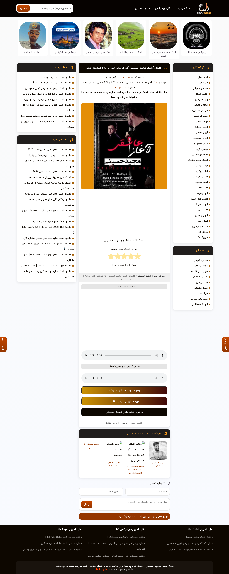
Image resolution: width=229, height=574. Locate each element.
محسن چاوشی (200, 88)
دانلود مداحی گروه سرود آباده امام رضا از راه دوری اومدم (52, 549)
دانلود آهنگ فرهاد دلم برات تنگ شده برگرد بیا (47, 94)
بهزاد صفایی (201, 121)
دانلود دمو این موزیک (122, 390)
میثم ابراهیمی (200, 116)
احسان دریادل (200, 177)
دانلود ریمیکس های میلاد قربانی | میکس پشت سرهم (116, 556)
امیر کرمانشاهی (200, 304)
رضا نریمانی (202, 282)
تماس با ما (102, 569)
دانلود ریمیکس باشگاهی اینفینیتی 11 (51, 83)
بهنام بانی (203, 232)
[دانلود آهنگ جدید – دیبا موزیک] (204, 8)
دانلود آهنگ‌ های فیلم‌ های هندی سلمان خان (47, 238)
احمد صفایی (201, 182)
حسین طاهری (200, 276)
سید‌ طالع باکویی (199, 299)
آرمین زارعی (202, 165)
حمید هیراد (202, 94)
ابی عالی (203, 83)
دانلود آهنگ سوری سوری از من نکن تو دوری (47, 99)
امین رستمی (201, 215)
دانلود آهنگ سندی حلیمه (57, 77)
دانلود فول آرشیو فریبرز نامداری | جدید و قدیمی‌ (46, 266)
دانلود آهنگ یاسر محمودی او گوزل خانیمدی (48, 88)
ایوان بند (203, 221)
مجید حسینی (123, 77)
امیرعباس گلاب (200, 204)
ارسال (87, 504)
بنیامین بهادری (200, 226)
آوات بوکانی (202, 171)
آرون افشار (202, 132)
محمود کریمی (201, 260)
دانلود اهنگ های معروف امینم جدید (52, 221)
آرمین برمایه (201, 127)
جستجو (23, 8)
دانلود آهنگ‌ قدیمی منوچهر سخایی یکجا (50, 155)
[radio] (137, 257)
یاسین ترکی (202, 149)
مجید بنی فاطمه (199, 271)
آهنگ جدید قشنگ (198, 160)
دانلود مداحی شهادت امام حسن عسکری (61, 543)
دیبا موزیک (120, 87)
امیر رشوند (202, 193)
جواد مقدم (202, 293)
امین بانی (203, 210)
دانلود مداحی (142, 8)
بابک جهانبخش (200, 154)
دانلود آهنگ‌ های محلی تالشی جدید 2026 (49, 149)
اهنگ (155, 82)
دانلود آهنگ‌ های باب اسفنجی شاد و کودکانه (48, 194)
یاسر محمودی (200, 143)
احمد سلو (203, 77)
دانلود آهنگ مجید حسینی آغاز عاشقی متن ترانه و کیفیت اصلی (123, 68)
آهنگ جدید (184, 8)
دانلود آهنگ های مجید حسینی (124, 412)
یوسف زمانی (201, 99)
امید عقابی (202, 187)
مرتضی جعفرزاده (199, 110)
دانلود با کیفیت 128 (122, 401)
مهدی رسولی (201, 266)
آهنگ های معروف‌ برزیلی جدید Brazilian (49, 177)
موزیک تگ (202, 237)
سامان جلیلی (201, 105)
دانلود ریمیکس (163, 8)
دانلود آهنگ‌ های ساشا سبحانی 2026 (52, 172)
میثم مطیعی (201, 288)
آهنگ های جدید (199, 199)
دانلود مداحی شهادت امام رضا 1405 (63, 537)
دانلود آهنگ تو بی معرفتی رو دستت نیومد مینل (45, 116)
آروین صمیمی (200, 138)
